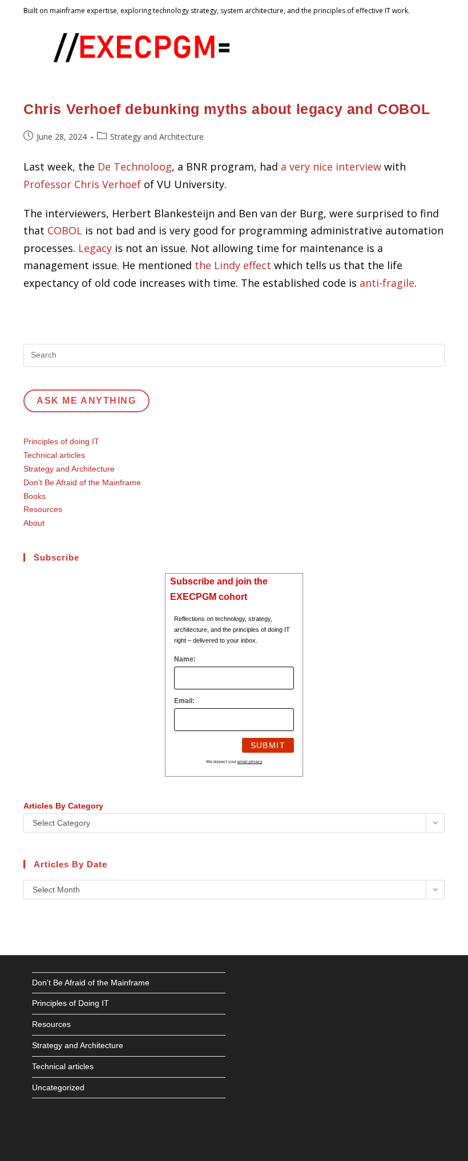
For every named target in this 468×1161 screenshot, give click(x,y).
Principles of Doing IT (70, 1003)
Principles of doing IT (61, 441)
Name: (185, 659)
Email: (184, 701)
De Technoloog (135, 166)
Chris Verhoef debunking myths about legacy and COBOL (226, 109)
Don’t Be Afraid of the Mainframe (82, 482)
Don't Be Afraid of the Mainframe (91, 982)
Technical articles (54, 455)
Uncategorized (58, 1087)
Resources (42, 509)
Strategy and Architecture (157, 136)
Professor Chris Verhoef (83, 184)
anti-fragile (387, 283)
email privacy (250, 762)
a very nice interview (331, 166)
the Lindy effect (233, 265)
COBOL (64, 230)
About (34, 522)
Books (34, 496)
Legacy (95, 248)
